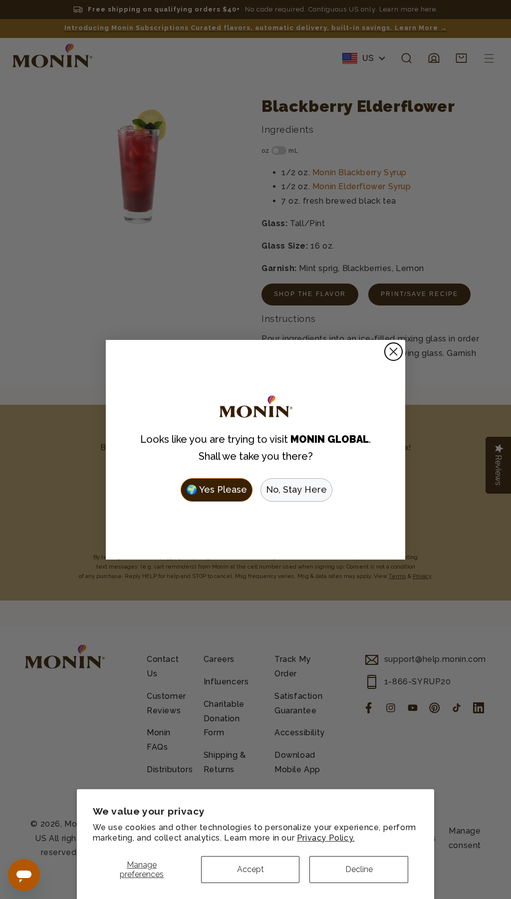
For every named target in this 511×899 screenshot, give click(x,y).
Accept (250, 869)
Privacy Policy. (326, 838)
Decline (359, 869)
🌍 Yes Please (216, 489)
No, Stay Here (296, 489)
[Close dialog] (393, 351)
